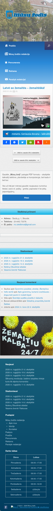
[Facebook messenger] (14, 142)
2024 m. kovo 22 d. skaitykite (27, 307)
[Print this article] (30, 142)
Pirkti (26, 197)
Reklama (9, 441)
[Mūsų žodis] (26, 14)
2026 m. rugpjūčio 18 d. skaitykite (18, 260)
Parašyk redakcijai (13, 444)
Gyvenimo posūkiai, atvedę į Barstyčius (32, 288)
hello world (8, 291)
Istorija (12, 426)
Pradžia (8, 435)
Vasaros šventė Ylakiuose (15, 269)
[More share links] (46, 142)
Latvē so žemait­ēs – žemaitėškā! (24, 88)
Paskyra (8, 432)
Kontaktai (13, 429)
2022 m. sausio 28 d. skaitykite (26, 160)
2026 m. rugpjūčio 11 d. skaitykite (19, 384)
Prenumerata (11, 438)
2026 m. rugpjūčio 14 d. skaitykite (18, 263)
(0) (16, 91)
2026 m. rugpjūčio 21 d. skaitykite (18, 257)
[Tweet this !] (22, 142)
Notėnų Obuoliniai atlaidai (15, 266)
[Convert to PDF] (38, 142)
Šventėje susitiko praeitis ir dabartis (28, 297)
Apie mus (13, 423)
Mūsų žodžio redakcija (15, 420)
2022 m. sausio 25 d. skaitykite (26, 152)
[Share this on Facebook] (6, 142)
